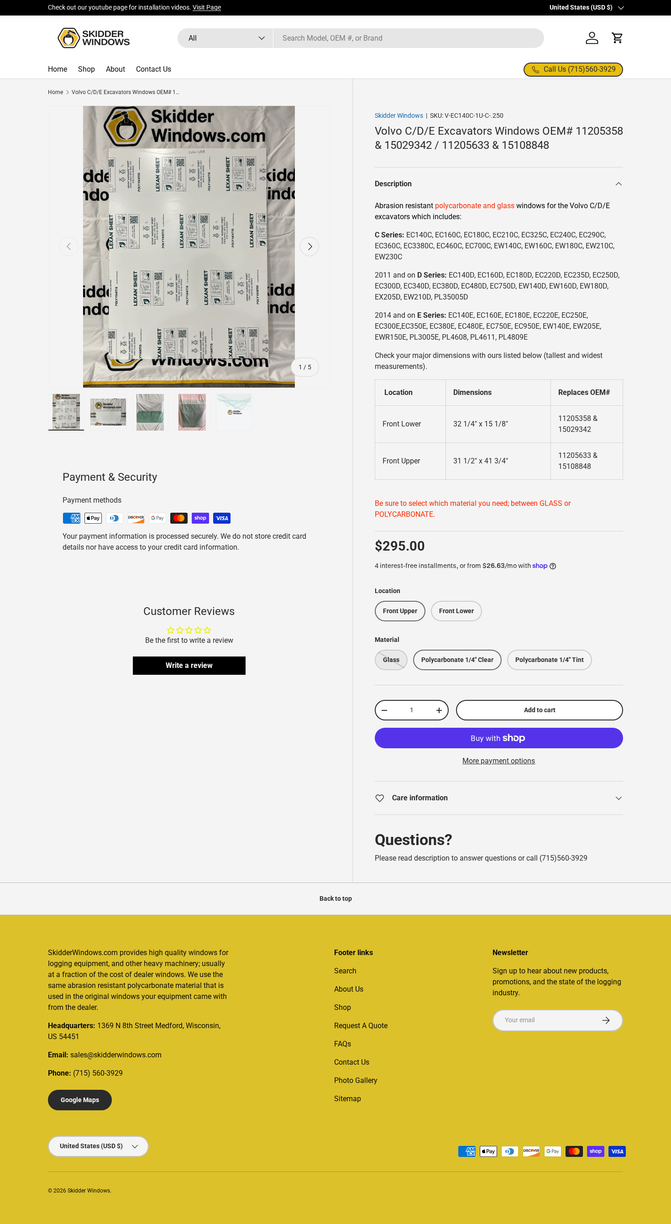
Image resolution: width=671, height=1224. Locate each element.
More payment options (498, 760)
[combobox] (361, 38)
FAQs (342, 1044)
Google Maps (80, 1099)
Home (57, 69)
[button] (618, 38)
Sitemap (347, 1098)
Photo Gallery (355, 1080)
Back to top (336, 898)
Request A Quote (361, 1025)
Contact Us (153, 69)
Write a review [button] (189, 665)
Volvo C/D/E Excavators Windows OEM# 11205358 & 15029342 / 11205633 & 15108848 (126, 92)
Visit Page (207, 7)
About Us (348, 989)
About (115, 69)
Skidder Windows (399, 115)
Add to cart (540, 710)
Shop (86, 69)
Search (345, 971)
